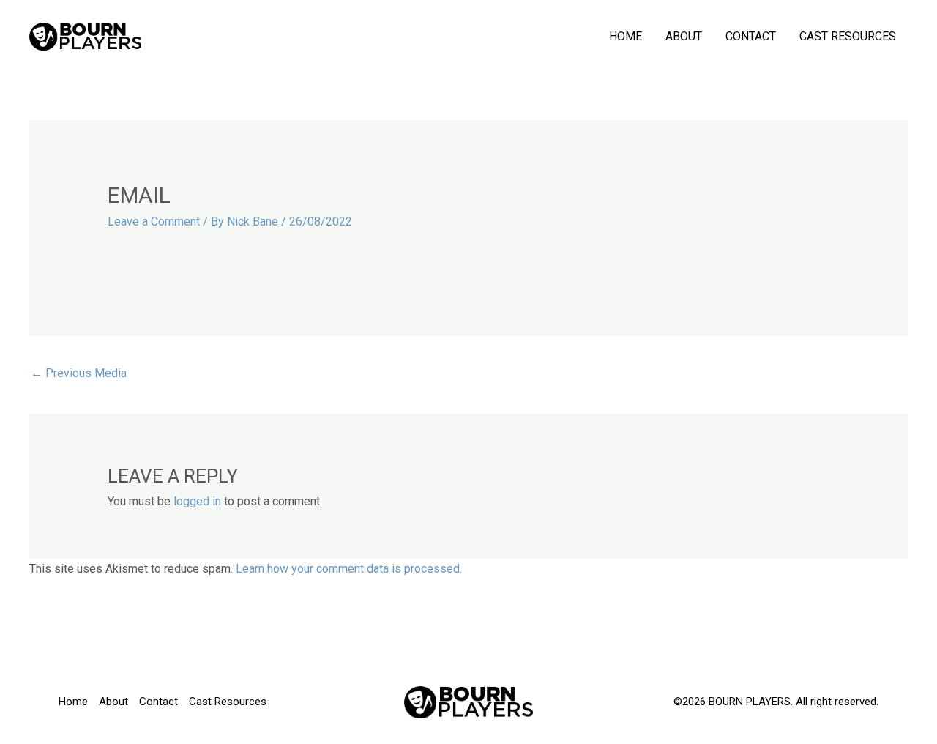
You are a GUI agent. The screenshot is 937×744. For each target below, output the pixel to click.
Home (625, 36)
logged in (197, 501)
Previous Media (79, 373)
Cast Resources (847, 36)
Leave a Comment (154, 221)
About (683, 36)
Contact (750, 36)
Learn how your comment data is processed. (349, 569)
